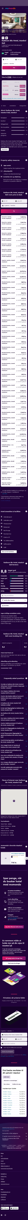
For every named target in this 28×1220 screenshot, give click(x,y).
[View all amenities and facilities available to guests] (26, 511)
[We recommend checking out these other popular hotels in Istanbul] (26, 847)
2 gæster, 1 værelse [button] (8, 63)
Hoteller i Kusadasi (7, 1105)
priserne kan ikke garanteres (8, 1128)
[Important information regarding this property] (26, 635)
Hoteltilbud (4, 1145)
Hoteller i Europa (12, 1145)
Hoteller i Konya (7, 1107)
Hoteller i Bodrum (7, 1100)
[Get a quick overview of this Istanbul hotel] (26, 111)
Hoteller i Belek (6, 1098)
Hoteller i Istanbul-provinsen (8, 1146)
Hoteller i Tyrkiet (21, 1145)
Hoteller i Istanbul (20, 1146)
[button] (2, 8)
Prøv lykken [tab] (7, 1084)
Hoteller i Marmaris (7, 1102)
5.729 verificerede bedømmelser (15, 53)
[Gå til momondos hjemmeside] (10, 8)
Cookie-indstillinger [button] (5, 500)
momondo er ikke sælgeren (10, 1133)
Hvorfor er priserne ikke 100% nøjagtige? (10, 1139)
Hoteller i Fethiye (7, 1109)
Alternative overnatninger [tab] (10, 1080)
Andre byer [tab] (6, 1077)
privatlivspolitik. (10, 1056)
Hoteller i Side (6, 1096)
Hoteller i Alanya (7, 1091)
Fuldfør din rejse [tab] (16, 1084)
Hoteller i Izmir (6, 1111)
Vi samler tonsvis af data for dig (11, 1136)
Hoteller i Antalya (7, 1094)
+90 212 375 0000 (7, 50)
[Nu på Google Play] (5, 1208)
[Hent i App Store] (14, 1208)
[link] (14, 926)
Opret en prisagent (12, 918)
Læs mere (4, 493)
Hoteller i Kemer (7, 1113)
